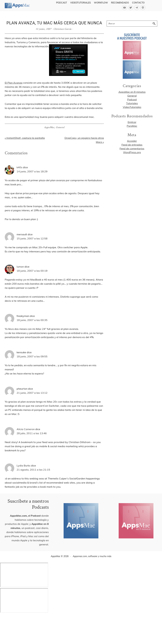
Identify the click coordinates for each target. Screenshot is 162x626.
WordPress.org (132, 152)
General (60, 127)
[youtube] (125, 7)
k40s (19, 167)
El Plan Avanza (13, 82)
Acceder (132, 140)
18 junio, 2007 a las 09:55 (32, 356)
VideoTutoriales (132, 107)
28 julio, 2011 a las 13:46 (32, 433)
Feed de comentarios (132, 148)
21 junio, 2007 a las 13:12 (32, 392)
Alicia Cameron (26, 429)
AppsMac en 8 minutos (132, 91)
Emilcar (132, 122)
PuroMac (132, 125)
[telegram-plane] (137, 7)
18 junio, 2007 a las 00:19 (32, 270)
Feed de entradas (132, 144)
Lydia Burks (23, 465)
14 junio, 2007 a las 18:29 (32, 171)
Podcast (132, 99)
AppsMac (49, 127)
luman (20, 266)
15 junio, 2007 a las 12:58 (32, 238)
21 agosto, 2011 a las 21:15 (33, 469)
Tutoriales (132, 103)
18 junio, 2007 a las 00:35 (32, 320)
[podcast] (143, 7)
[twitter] (131, 7)
